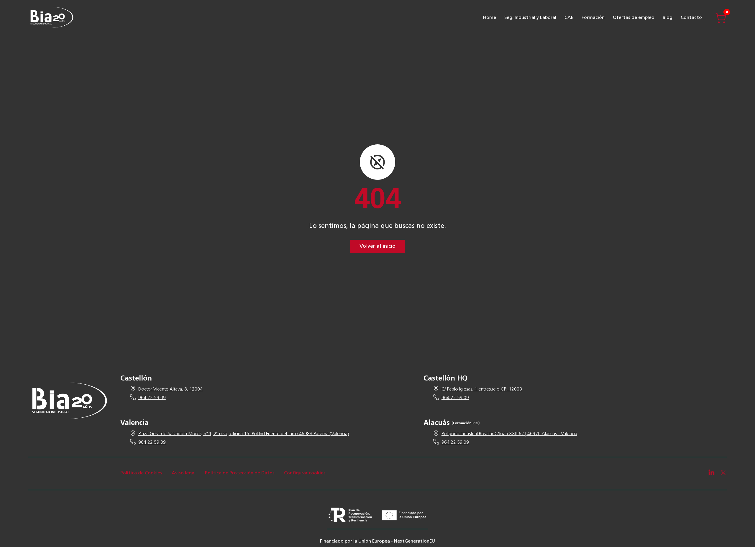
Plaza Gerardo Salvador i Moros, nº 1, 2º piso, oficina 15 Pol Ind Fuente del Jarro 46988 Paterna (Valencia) (243, 434)
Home (489, 17)
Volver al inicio (377, 246)
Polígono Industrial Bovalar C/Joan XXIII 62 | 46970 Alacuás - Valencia (509, 434)
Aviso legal (184, 473)
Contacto (691, 17)
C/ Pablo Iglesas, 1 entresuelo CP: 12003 (481, 389)
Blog (667, 17)
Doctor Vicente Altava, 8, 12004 (170, 389)
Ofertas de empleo (633, 17)
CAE (568, 17)
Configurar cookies (305, 473)
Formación (593, 17)
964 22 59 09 (152, 398)
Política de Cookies (141, 473)
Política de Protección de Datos (240, 473)
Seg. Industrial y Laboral (530, 17)
